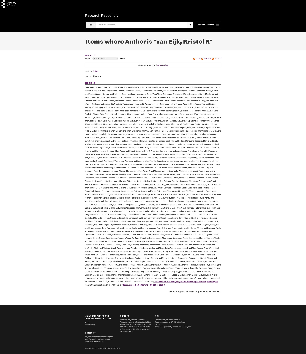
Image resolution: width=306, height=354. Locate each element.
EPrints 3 (142, 322)
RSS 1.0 (207, 59)
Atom (197, 59)
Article (95, 71)
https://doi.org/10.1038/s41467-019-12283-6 (143, 285)
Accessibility (90, 325)
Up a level (91, 55)
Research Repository (101, 15)
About (87, 322)
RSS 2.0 (217, 59)
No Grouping (162, 65)
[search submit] (190, 25)
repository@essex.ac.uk (94, 341)
